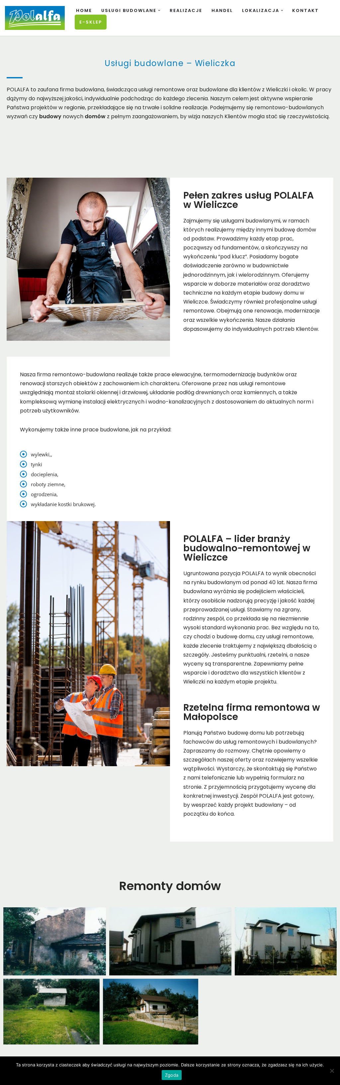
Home (84, 10)
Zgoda (171, 1075)
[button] (159, 10)
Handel (222, 10)
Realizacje (186, 10)
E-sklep (90, 22)
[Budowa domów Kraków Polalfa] (35, 18)
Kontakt (305, 10)
